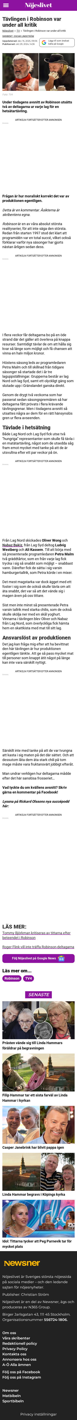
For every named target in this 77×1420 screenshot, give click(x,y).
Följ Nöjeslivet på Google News (34, 958)
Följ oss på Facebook (21, 1372)
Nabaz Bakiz (12, 545)
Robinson (12, 978)
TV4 (28, 978)
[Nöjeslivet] (38, 5)
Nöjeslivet (7, 30)
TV (18, 30)
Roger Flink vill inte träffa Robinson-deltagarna (38, 947)
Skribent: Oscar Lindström (18, 36)
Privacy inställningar (38, 1414)
